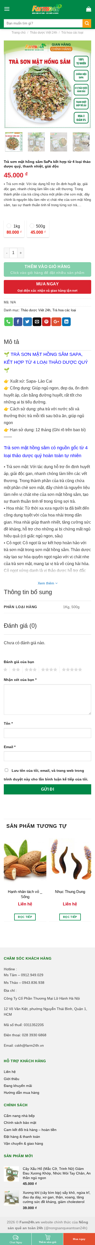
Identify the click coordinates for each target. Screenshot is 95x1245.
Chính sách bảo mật (20, 1123)
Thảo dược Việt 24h (43, 32)
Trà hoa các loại (72, 32)
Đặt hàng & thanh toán (22, 1137)
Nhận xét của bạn (20, 680)
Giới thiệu (11, 1079)
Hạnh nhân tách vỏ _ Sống (25, 894)
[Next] (83, 84)
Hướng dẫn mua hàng (21, 1092)
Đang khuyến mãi (18, 1086)
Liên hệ (10, 1072)
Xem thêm (46, 583)
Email (9, 747)
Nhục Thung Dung (70, 891)
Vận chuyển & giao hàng (23, 1143)
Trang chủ (19, 32)
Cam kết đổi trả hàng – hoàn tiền (30, 1130)
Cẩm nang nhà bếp (19, 1116)
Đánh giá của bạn (19, 662)
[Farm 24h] (47, 9)
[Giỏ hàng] (88, 9)
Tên (8, 723)
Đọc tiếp (25, 916)
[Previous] (11, 84)
